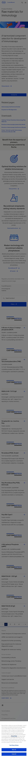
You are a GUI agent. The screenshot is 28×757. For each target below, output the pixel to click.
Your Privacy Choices (14, 745)
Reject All (14, 749)
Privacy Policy (14, 736)
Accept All (14, 754)
